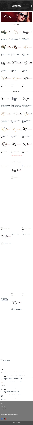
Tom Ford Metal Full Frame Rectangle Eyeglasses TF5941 (16, 121)
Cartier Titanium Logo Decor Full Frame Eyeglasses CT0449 (6, 85)
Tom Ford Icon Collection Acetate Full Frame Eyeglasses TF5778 (5, 151)
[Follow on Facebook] (1, 419)
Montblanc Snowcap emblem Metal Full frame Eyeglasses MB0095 (27, 106)
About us (2, 403)
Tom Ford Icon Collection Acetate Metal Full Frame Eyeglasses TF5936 (16, 151)
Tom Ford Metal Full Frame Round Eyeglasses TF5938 (15, 136)
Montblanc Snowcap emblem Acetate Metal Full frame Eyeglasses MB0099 (5, 106)
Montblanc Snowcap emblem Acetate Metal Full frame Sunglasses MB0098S (16, 106)
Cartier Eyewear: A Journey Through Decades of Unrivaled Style (9, 414)
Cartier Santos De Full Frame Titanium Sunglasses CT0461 (5, 361)
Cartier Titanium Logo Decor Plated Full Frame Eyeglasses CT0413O (27, 85)
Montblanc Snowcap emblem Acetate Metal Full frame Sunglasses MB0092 (5, 54)
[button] (1, 6)
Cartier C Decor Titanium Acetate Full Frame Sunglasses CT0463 (5, 39)
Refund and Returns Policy (4, 408)
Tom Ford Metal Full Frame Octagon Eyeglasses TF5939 (5, 136)
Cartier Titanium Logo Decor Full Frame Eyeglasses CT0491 (16, 70)
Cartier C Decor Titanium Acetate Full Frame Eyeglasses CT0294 (16, 39)
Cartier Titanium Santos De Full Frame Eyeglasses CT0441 (16, 85)
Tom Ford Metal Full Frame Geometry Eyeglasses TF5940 (27, 121)
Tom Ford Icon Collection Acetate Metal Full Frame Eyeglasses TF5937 (27, 136)
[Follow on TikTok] (4, 419)
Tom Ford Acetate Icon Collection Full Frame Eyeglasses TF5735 (27, 151)
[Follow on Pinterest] (5, 419)
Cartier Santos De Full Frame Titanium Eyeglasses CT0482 (27, 70)
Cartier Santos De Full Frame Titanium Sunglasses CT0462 (27, 294)
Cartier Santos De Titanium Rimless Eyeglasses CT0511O (26, 228)
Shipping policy (3, 406)
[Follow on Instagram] (2, 419)
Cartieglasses (16, 5)
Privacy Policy (2, 409)
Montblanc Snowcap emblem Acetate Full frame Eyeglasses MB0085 (16, 54)
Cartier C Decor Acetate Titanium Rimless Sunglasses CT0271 (26, 39)
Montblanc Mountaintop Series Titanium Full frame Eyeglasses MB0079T (26, 54)
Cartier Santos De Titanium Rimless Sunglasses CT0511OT (5, 70)
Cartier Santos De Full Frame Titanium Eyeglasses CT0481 (16, 294)
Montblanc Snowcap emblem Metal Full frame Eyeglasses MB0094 (6, 121)
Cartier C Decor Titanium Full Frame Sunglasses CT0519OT (5, 228)
